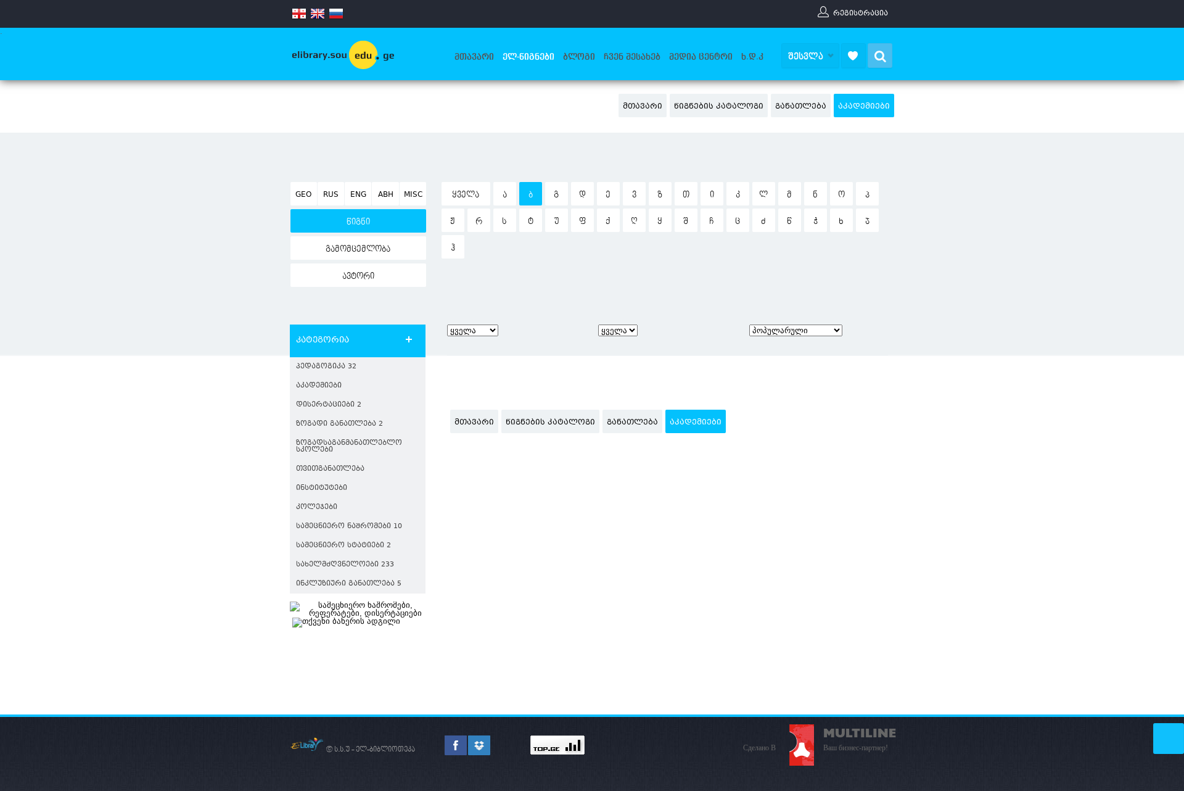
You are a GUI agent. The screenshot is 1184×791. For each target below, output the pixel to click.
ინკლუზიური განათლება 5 (348, 584)
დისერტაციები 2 (328, 405)
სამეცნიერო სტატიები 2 (343, 545)
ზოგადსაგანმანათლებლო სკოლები (349, 446)
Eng (358, 195)
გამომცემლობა (358, 249)
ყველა (465, 195)
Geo (303, 195)
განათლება (800, 106)
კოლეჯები (316, 507)
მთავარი (474, 56)
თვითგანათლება (330, 469)
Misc (413, 195)
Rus (331, 195)
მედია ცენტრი (701, 56)
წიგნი (358, 222)
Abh (385, 195)
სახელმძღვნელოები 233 (345, 565)
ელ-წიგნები (528, 56)
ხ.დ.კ (752, 56)
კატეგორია (322, 340)
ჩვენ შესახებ (632, 56)
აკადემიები (864, 106)
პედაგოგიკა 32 (326, 367)
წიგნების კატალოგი (718, 106)
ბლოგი (579, 56)
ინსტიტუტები (321, 488)
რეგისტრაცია (860, 13)
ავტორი (358, 276)
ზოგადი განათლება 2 (339, 424)
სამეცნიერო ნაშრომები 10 (349, 526)
